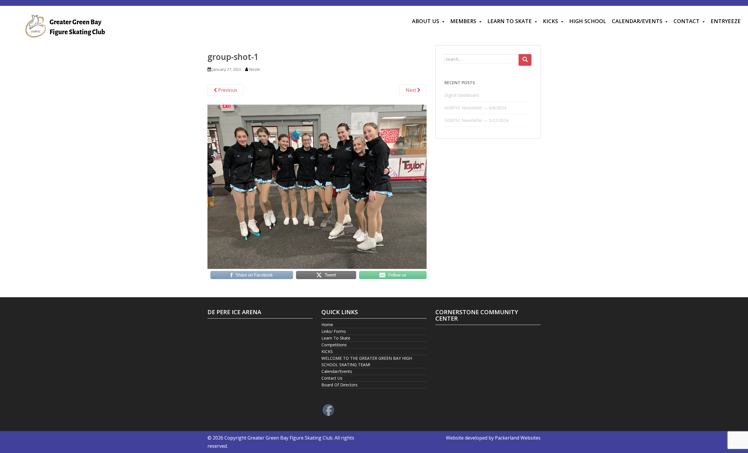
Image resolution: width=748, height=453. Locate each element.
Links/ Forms (333, 331)
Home (327, 324)
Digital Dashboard (461, 95)
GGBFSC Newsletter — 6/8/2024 (475, 107)
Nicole (254, 69)
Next (411, 90)
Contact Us (331, 378)
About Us (425, 21)
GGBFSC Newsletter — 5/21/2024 (476, 120)
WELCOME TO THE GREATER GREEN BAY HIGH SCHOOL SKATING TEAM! (366, 361)
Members (463, 21)
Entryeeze (726, 21)
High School (587, 21)
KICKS (550, 21)
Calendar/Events (637, 21)
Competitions (334, 344)
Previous (227, 90)
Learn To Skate (509, 21)
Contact (686, 21)
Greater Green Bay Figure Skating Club (290, 438)
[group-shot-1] (317, 186)
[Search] (525, 60)
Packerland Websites (518, 438)
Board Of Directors (339, 385)
